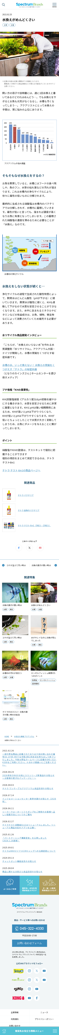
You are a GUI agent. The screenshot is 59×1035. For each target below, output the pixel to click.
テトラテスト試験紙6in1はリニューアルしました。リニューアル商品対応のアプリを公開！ (29, 826)
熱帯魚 (34, 680)
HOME (7, 736)
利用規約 (15, 1019)
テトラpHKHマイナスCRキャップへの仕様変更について (29, 851)
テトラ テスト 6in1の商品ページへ (21, 470)
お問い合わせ (14, 1025)
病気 (11, 609)
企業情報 (15, 1012)
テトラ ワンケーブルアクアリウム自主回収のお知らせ (27, 788)
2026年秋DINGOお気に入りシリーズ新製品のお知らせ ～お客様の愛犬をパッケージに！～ (28, 776)
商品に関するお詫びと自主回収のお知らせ (22, 871)
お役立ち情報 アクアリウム (24, 736)
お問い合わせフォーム (29, 943)
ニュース (44, 1012)
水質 (5, 25)
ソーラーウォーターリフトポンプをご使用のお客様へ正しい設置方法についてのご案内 (28, 813)
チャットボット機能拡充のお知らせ (19, 861)
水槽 (12, 25)
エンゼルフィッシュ (47, 680)
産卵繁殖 (35, 683)
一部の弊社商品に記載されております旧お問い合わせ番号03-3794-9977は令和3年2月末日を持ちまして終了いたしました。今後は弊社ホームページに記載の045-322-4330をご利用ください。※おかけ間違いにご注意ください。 (29, 759)
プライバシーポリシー (44, 1019)
